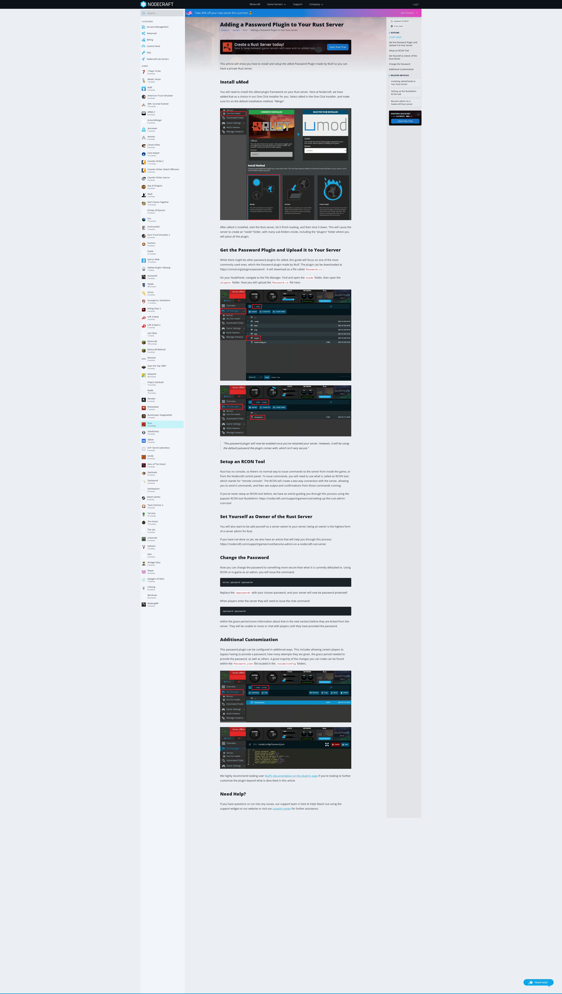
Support (297, 4)
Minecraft (255, 4)
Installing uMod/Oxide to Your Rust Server (403, 83)
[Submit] (143, 13)
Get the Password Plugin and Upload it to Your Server (403, 44)
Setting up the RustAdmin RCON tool (403, 92)
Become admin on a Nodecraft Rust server (402, 102)
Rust (245, 30)
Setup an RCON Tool (399, 50)
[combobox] (162, 13)
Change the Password (399, 64)
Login (416, 4)
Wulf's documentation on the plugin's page (291, 776)
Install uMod (395, 37)
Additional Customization (401, 69)
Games (236, 30)
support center (282, 808)
